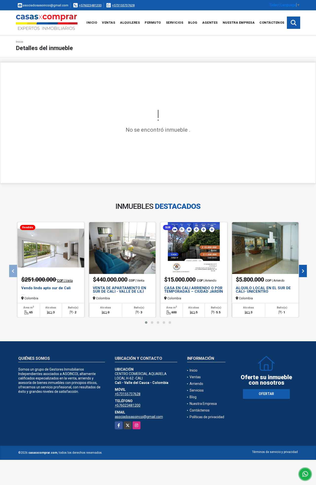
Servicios (174, 22)
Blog (192, 22)
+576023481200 (90, 5)
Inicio (91, 22)
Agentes (210, 22)
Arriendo (196, 384)
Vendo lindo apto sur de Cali (46, 288)
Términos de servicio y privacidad (275, 452)
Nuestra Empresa (239, 22)
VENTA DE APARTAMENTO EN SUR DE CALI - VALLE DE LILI (119, 290)
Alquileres (130, 22)
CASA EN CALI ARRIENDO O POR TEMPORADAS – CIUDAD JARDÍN (193, 290)
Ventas (108, 22)
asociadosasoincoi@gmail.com (139, 417)
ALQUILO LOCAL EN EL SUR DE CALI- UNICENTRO (263, 290)
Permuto (153, 22)
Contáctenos (271, 22)
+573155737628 (123, 5)
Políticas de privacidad (207, 417)
